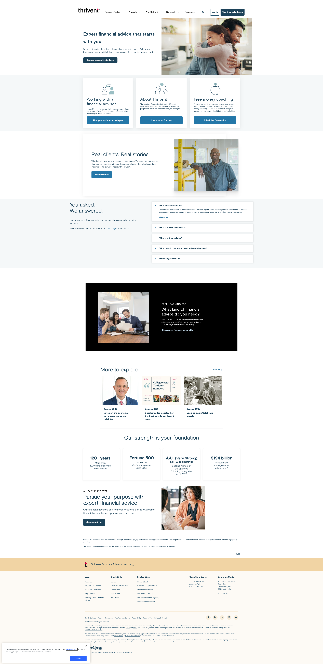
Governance (109, 618)
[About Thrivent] (161, 88)
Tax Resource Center (122, 618)
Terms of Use (147, 618)
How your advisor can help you (108, 120)
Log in (215, 12)
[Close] (86, 646)
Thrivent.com (118, 636)
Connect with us (94, 522)
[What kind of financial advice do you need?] (123, 317)
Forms (100, 618)
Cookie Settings (90, 618)
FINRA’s (119, 652)
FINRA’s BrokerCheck (132, 636)
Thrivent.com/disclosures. (93, 630)
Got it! (78, 658)
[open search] (203, 12)
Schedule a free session (215, 120)
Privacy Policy (71, 649)
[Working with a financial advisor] (108, 88)
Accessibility (136, 618)
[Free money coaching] (215, 88)
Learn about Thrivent (161, 120)
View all (216, 369)
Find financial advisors (232, 12)
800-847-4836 (224, 593)
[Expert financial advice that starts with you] (207, 46)
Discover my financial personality (177, 330)
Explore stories (102, 174)
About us (163, 217)
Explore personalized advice (100, 60)
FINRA (128, 628)
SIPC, (135, 628)
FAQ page (111, 228)
